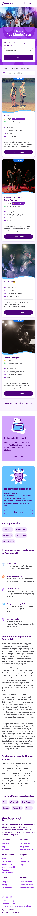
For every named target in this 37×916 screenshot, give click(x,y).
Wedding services (27, 887)
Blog (3, 847)
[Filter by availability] (20, 73)
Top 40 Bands (21, 535)
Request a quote (26, 850)
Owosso (6, 808)
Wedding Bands (8, 541)
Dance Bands (21, 529)
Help (21, 859)
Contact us (24, 862)
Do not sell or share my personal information (18, 906)
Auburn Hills (17, 808)
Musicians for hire (9, 867)
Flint (4, 802)
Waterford (14, 802)
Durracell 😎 (9, 282)
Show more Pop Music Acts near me (18, 403)
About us (5, 844)
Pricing (4, 885)
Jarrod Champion (12, 357)
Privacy (11, 901)
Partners (5, 850)
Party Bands (7, 535)
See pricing (18, 456)
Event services (26, 882)
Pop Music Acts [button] (18, 35)
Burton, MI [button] (19, 31)
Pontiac (28, 808)
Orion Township (27, 802)
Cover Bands (7, 529)
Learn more (18, 512)
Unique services (26, 885)
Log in (22, 865)
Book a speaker (8, 864)
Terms (4, 901)
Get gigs (5, 882)
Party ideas (24, 847)
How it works (25, 844)
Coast (7, 116)
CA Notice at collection (10, 903)
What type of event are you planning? (15, 44)
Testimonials (7, 887)
